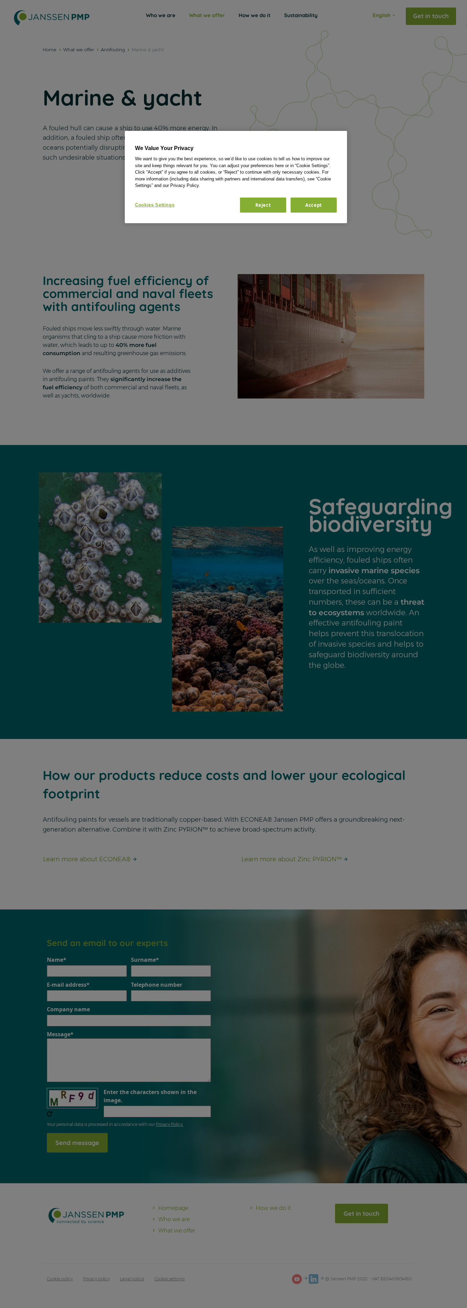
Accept (313, 205)
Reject (263, 205)
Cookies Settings (154, 204)
